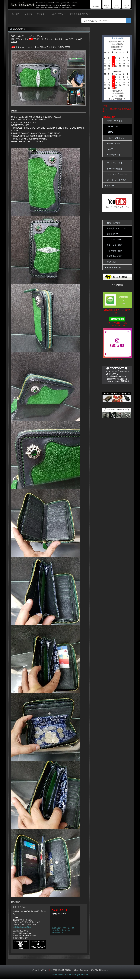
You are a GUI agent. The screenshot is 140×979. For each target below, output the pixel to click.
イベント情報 (117, 96)
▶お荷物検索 (117, 284)
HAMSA (110, 132)
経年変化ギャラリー (115, 256)
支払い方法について (81, 970)
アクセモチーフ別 (114, 163)
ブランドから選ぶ (114, 121)
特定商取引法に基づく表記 (61, 970)
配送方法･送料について (100, 970)
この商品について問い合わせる (63, 928)
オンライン (41, 13)
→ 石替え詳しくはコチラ (22, 926)
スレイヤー (22, 36)
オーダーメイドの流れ (116, 179)
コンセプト (16, 13)
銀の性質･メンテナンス (117, 228)
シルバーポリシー (58, 13)
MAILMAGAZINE (114, 267)
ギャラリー (109, 185)
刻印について (112, 233)
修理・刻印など (113, 222)
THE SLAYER (112, 126)
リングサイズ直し (114, 239)
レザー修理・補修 (114, 250)
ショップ (29, 13)
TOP (13, 36)
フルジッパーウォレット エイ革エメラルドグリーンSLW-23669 (46, 40)
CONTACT (111, 261)
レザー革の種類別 (114, 168)
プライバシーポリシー (39, 970)
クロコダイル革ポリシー (80, 13)
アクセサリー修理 (114, 245)
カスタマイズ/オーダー (116, 174)
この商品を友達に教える (61, 930)
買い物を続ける (57, 932)
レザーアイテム (113, 143)
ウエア (109, 149)
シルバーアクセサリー (116, 137)
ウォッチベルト (113, 154)
